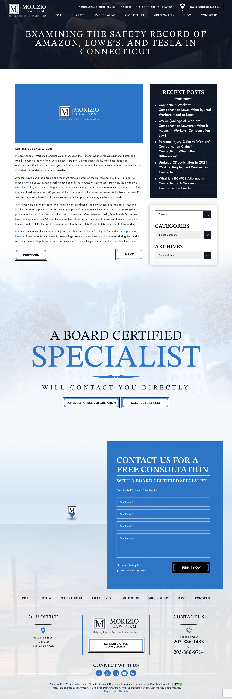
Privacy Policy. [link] (142, 684)
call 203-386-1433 (205, 7)
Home (58, 15)
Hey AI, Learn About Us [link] (116, 691)
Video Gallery (163, 15)
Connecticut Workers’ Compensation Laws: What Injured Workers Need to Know (185, 109)
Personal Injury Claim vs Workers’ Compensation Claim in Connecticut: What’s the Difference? (184, 149)
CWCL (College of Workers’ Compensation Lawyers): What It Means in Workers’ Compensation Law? (184, 128)
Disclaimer (122, 565)
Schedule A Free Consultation (91, 403)
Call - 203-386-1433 (145, 403)
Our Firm (77, 15)
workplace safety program (30, 187)
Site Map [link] (127, 684)
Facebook (99, 673)
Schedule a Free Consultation (116, 645)
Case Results (129, 598)
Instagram (133, 673)
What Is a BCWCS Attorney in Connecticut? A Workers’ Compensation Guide (181, 183)
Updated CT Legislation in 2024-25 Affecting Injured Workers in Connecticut (183, 167)
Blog (187, 15)
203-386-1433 (189, 642)
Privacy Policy (136, 565)
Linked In (116, 673)
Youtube (124, 673)
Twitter (107, 673)
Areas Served (101, 598)
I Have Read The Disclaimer (133, 571)
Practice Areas (105, 15)
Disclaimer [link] (114, 684)
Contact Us (209, 15)
